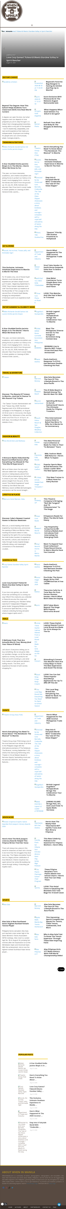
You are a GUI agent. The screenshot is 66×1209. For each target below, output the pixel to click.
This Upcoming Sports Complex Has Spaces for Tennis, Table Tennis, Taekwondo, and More (55, 922)
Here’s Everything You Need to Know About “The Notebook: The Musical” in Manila (53, 150)
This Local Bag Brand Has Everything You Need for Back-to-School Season (54, 693)
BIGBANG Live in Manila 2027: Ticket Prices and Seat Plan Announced (54, 349)
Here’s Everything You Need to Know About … (39, 1077)
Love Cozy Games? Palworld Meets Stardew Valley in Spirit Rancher (32, 59)
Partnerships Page (32, 1183)
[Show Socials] (59, 1204)
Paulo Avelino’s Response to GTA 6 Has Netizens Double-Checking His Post (53, 362)
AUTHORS (18, 1207)
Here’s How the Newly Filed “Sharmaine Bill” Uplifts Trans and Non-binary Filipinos (53, 826)
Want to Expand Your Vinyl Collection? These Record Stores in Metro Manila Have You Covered (53, 548)
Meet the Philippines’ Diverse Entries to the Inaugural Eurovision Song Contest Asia (54, 333)
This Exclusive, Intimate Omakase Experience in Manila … (37, 1101)
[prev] (4, 49)
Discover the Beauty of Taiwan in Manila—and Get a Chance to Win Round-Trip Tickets (16, 396)
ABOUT (26, 1207)
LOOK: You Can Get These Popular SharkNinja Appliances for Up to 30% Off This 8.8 (53, 678)
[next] (61, 49)
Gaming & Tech (11, 55)
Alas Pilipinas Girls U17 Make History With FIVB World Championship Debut (53, 952)
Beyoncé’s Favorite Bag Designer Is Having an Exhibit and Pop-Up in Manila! (54, 86)
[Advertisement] (33, 1036)
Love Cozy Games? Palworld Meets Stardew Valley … (37, 1088)
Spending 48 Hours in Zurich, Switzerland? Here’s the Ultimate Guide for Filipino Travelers (55, 406)
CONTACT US (46, 1207)
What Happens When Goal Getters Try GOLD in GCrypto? (53, 111)
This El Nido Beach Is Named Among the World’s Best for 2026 (53, 392)
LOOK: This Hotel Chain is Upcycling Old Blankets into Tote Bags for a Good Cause (54, 889)
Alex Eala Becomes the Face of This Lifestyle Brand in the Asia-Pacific (54, 380)
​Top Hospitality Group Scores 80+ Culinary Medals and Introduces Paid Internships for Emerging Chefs (53, 532)
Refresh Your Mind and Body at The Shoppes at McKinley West (53, 125)
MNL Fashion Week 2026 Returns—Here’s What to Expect (54, 455)
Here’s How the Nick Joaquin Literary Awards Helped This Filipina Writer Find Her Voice (15, 841)
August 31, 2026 (11, 63)
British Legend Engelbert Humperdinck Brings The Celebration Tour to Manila (54, 316)
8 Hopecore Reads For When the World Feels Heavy (53, 518)
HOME (10, 1207)
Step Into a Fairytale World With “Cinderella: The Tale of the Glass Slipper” (53, 181)
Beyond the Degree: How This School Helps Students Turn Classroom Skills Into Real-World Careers (16, 108)
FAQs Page (52, 1183)
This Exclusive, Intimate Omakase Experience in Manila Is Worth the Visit (54, 162)
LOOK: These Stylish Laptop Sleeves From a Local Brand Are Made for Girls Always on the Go (54, 627)
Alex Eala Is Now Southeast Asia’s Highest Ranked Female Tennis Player (15, 923)
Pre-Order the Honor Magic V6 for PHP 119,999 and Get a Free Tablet (53, 580)
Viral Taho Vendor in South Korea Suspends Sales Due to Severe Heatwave (53, 268)
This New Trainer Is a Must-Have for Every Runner (55, 479)
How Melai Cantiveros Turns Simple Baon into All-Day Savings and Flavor (54, 282)
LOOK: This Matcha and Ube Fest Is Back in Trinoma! (53, 295)
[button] (4, 1204)
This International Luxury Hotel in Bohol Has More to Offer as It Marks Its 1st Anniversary (54, 422)
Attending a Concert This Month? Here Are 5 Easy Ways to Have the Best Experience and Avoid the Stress (53, 663)
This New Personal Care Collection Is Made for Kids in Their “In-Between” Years (54, 444)
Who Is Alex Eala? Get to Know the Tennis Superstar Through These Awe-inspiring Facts (53, 938)
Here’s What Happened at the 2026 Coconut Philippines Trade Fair (54, 254)
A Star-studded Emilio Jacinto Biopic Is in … (38, 1064)
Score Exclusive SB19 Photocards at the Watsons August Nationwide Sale (52, 100)
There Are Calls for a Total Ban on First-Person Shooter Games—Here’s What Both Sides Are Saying (53, 594)
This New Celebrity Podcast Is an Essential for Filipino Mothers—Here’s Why (53, 841)
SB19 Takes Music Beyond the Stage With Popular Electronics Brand (52, 608)
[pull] (33, 25)
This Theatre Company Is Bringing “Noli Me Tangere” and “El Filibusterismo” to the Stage (53, 504)
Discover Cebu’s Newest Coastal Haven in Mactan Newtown (16, 519)
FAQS (54, 1207)
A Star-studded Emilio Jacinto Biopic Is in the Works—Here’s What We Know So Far (15, 166)
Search (61, 969)
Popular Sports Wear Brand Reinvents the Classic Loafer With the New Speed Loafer (53, 467)
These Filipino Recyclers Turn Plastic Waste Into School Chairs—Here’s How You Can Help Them (54, 874)
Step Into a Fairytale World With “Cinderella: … (38, 1124)
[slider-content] (26, 31)
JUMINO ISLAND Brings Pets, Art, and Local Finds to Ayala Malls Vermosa (54, 805)
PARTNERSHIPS (35, 1207)
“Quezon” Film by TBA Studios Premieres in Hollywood (54, 235)
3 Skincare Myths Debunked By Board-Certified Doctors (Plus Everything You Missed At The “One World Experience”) (15, 461)
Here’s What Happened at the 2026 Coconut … (37, 1113)
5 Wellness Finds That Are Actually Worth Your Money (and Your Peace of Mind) (16, 642)
